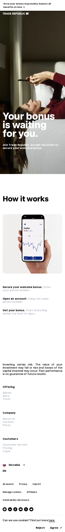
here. (52, 520)
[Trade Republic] (15, 13)
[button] (7, 448)
